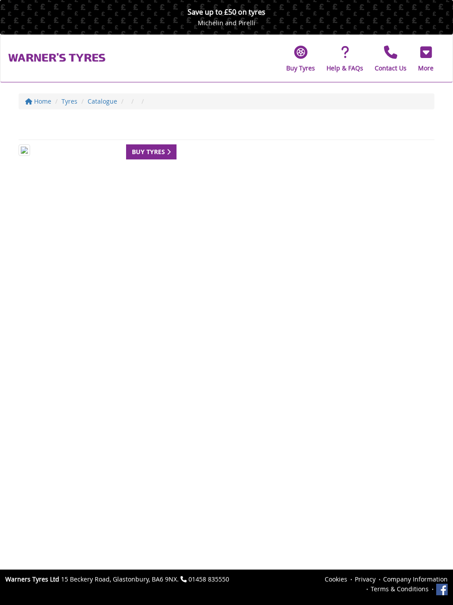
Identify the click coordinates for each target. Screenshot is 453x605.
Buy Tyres (149, 151)
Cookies (336, 579)
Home (41, 101)
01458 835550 (208, 579)
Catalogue (102, 101)
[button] (425, 58)
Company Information (415, 579)
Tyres (69, 101)
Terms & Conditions (400, 589)
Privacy (365, 579)
